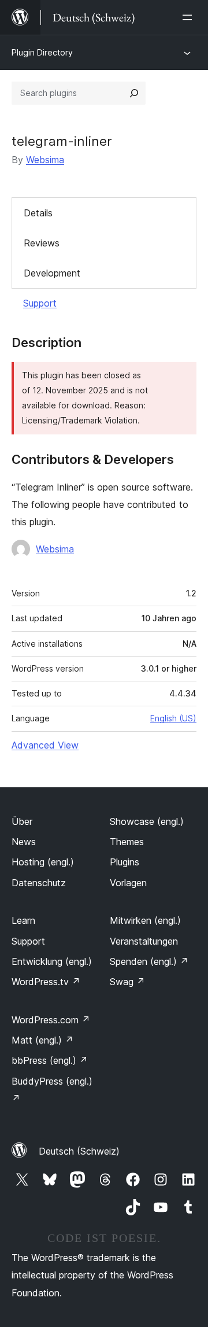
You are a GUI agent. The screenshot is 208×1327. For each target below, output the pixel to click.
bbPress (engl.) (50, 1060)
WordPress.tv (46, 981)
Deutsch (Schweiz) (79, 1151)
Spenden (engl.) (149, 961)
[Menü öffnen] (189, 17)
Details (38, 213)
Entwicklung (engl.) (52, 961)
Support (40, 303)
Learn (23, 920)
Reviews (42, 243)
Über (22, 821)
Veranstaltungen (144, 941)
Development (52, 273)
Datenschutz (39, 883)
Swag (127, 981)
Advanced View (45, 745)
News (24, 841)
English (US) (173, 718)
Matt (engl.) (42, 1040)
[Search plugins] (134, 93)
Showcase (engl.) (147, 821)
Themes (127, 841)
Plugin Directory (42, 52)
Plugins (124, 862)
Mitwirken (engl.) (145, 920)
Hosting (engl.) (43, 862)
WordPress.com (51, 1020)
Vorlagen (128, 883)
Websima (45, 159)
